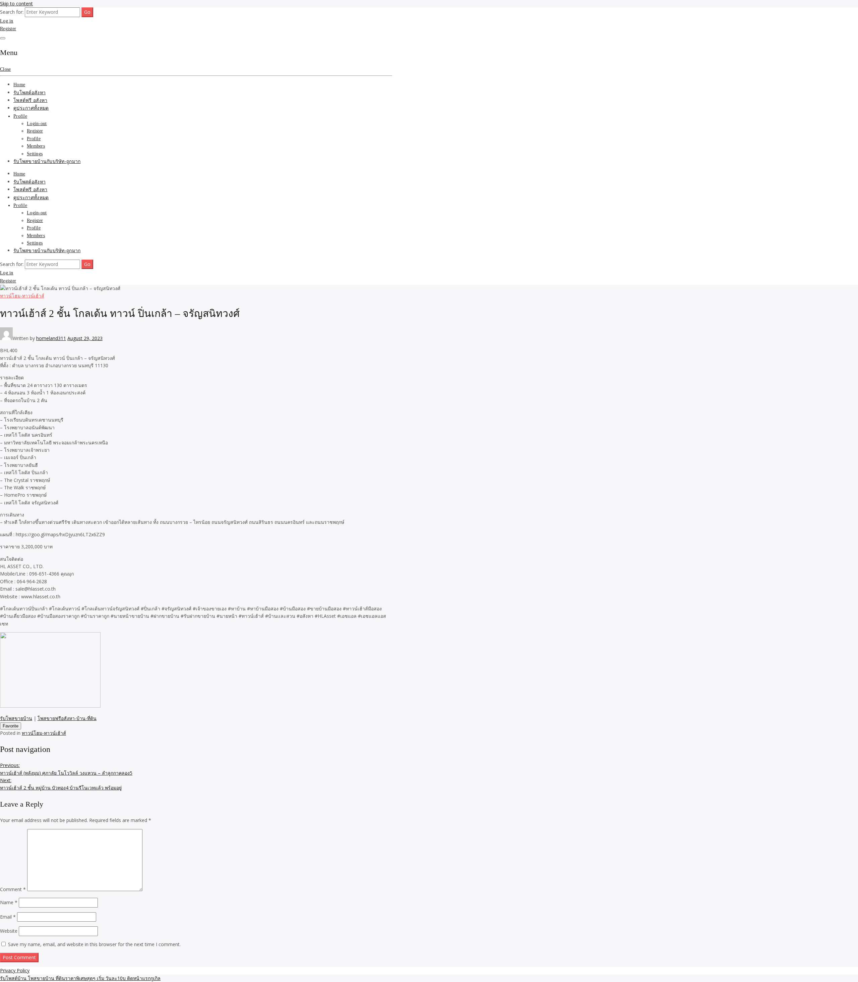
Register (8, 28)
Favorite (10, 725)
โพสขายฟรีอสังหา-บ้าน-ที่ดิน (67, 718)
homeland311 (51, 338)
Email (8, 917)
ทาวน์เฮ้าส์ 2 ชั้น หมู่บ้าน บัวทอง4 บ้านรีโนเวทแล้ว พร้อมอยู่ (61, 784)
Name (8, 902)
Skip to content (16, 3)
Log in (6, 20)
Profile (20, 116)
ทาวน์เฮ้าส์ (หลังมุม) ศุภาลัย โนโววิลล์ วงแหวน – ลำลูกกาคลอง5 (66, 769)
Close (5, 69)
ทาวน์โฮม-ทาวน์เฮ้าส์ (22, 295)
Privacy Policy (14, 970)
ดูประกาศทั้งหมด (31, 108)
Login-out (37, 123)
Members (36, 146)
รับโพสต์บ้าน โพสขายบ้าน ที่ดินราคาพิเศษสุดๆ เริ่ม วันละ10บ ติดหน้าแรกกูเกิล (80, 978)
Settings (35, 153)
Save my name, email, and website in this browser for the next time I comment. (94, 944)
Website (8, 931)
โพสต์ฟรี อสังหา (30, 100)
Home (19, 84)
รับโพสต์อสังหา (29, 92)
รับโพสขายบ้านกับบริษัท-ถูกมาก (46, 161)
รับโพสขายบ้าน (16, 718)
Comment (13, 889)
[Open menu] (2, 38)
